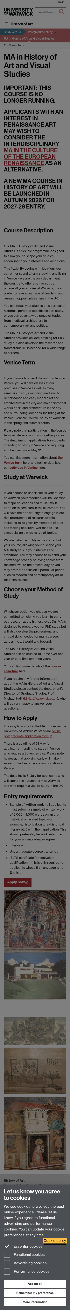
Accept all (35, 1284)
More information (35, 1302)
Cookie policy (55, 1240)
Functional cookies (29, 1254)
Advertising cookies (30, 1263)
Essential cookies (27, 1246)
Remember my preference (35, 1293)
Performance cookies (31, 1271)
